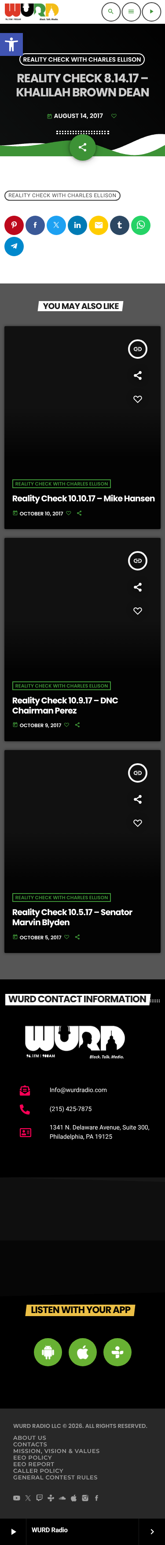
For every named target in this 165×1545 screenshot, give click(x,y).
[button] (11, 44)
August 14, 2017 (76, 115)
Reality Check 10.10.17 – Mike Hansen (83, 498)
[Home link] (31, 12)
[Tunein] (51, 1498)
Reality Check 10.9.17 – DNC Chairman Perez (65, 706)
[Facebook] (96, 1498)
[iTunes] (73, 1498)
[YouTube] (16, 1498)
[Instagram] (85, 1498)
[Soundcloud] (62, 1498)
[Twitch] (39, 1498)
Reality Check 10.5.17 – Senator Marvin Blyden (72, 917)
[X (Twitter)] (28, 1498)
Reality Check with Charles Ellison (82, 59)
